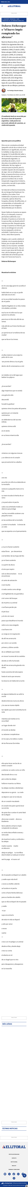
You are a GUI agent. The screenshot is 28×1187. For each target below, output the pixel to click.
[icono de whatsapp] (18, 1174)
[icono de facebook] (14, 1174)
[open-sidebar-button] (2, 6)
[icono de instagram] (14, 1178)
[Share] (24, 1176)
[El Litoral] (14, 6)
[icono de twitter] (9, 1174)
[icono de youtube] (5, 1174)
